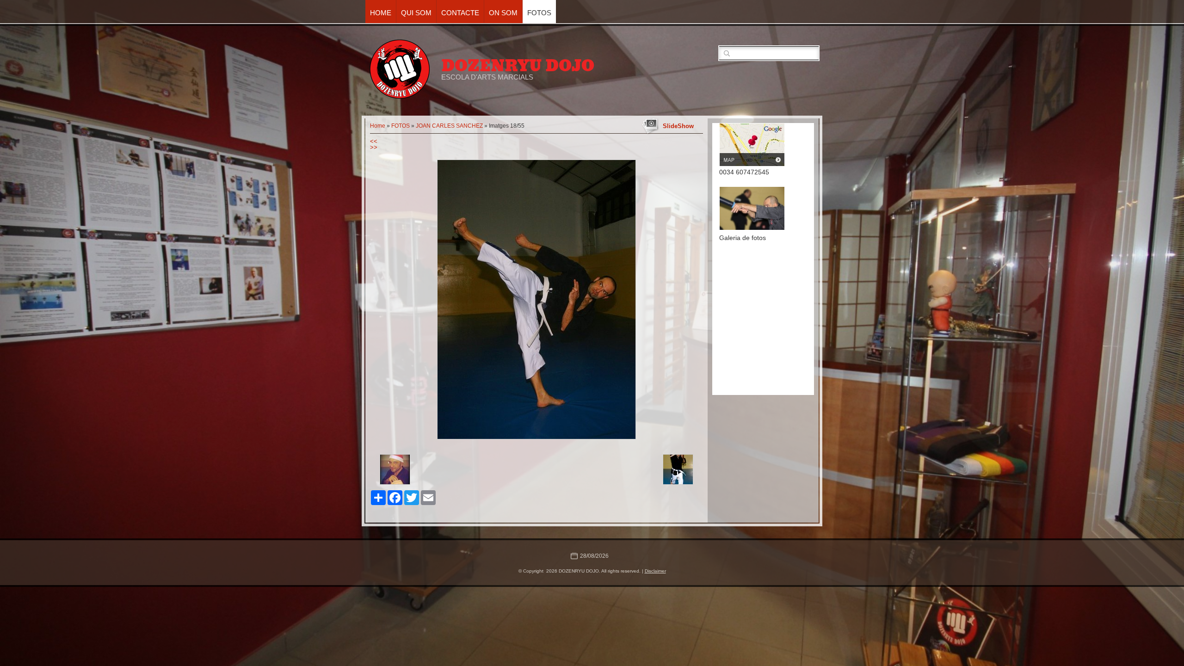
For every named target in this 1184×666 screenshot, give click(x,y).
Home (380, 13)
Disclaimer (655, 571)
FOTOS (539, 13)
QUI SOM (416, 13)
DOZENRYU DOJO (517, 65)
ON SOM (503, 13)
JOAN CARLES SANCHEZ (449, 126)
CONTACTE (460, 13)
